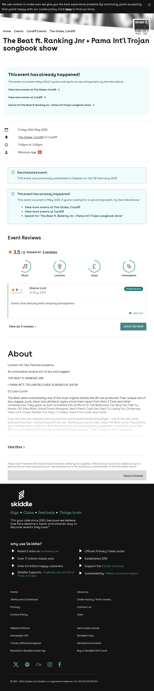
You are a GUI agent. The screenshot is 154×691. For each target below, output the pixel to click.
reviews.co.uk (50, 551)
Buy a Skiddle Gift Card (92, 650)
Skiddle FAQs (85, 635)
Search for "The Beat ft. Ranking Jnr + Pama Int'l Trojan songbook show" (74, 216)
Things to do (70, 512)
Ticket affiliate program (25, 643)
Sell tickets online (88, 628)
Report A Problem (133, 475)
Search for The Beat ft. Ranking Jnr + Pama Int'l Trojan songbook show (49, 105)
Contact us (84, 607)
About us (82, 592)
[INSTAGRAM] (49, 665)
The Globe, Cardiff (62, 31)
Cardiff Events (37, 31)
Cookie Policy (19, 614)
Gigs (14, 512)
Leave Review (133, 326)
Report (138, 313)
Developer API (19, 635)
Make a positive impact (122, 573)
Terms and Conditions (24, 599)
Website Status (20, 628)
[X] (16, 665)
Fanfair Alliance (113, 566)
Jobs (80, 614)
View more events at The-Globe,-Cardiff (32, 89)
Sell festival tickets (89, 643)
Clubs (28, 512)
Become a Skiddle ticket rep (28, 650)
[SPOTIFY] (27, 665)
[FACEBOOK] (59, 665)
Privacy (15, 607)
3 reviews (49, 252)
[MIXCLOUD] (38, 665)
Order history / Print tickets (94, 599)
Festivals (46, 512)
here (69, 9)
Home (7, 31)
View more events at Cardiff (25, 97)
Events (18, 31)
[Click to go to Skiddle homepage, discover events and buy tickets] (21, 498)
